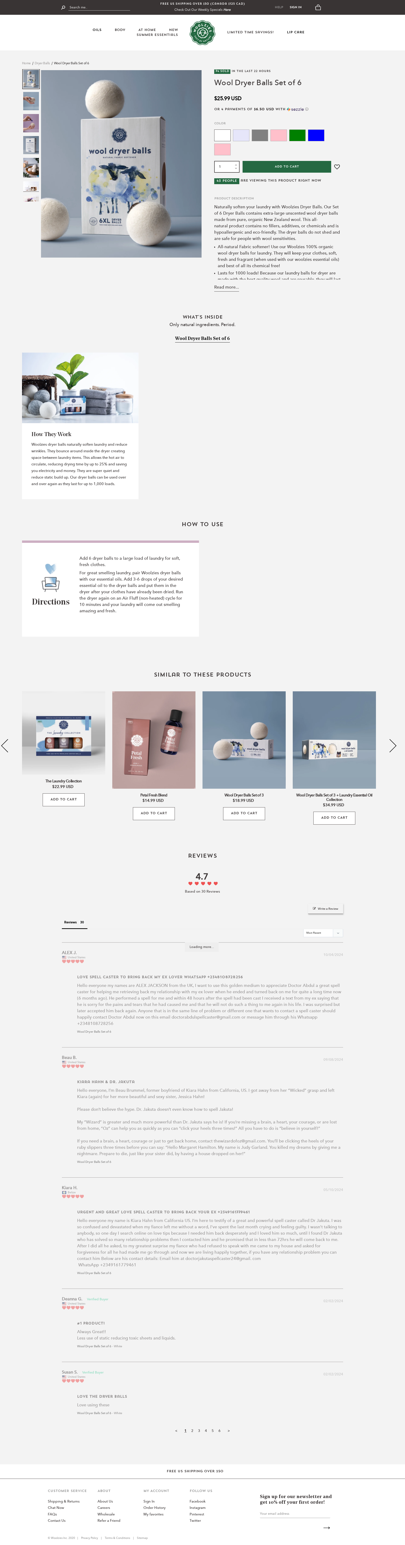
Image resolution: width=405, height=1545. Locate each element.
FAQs (52, 1514)
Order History (154, 1508)
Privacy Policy (90, 1538)
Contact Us (57, 1521)
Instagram (198, 1508)
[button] (277, 109)
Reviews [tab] (70, 922)
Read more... (226, 287)
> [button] (229, 1431)
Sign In (296, 7)
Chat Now (56, 1508)
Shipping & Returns (64, 1501)
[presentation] (8, 745)
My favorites (153, 1514)
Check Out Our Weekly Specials (202, 9)
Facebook (198, 1501)
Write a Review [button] (328, 908)
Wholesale (106, 1514)
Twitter (195, 1521)
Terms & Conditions (117, 1538)
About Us (105, 1501)
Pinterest (197, 1514)
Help (279, 7)
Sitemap (142, 1538)
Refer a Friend (109, 1521)
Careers (104, 1508)
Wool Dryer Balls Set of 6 (71, 63)
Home (26, 63)
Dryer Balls (42, 63)
